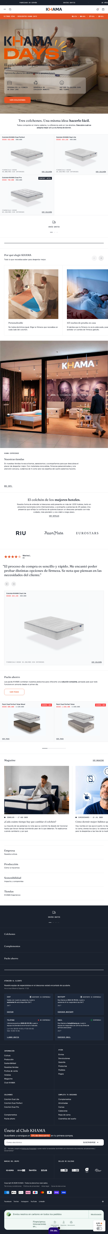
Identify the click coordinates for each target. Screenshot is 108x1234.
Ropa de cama (64, 1115)
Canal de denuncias (58, 1186)
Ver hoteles (54, 516)
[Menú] (103, 1221)
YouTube (34, 1201)
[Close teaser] (59, 1228)
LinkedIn (42, 1201)
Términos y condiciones (12, 1186)
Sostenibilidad (10, 1063)
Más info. (8, 486)
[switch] (99, 1228)
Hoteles (7, 1075)
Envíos (61, 1054)
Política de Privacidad (28, 1148)
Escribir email (64, 1037)
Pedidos (61, 1070)
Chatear (10, 1012)
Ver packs (37, 100)
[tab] (12, 677)
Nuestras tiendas (11, 1067)
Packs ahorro (9, 1118)
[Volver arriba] (103, 1201)
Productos (62, 1066)
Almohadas (63, 1103)
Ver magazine (98, 760)
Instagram (25, 1201)
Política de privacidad (31, 1186)
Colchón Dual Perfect (13, 1103)
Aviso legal (45, 1186)
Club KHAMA (9, 1082)
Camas (61, 1107)
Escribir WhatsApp (65, 1012)
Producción (9, 1059)
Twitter (16, 1201)
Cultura (7, 1055)
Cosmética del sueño (67, 1118)
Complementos (10, 1115)
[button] (54, 1230)
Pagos (61, 1074)
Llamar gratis (13, 1037)
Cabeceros (62, 1111)
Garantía (61, 1062)
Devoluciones (64, 1058)
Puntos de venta (11, 1071)
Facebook (7, 1201)
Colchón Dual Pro (11, 1107)
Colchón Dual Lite (11, 1099)
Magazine (8, 1079)
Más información (96, 1214)
